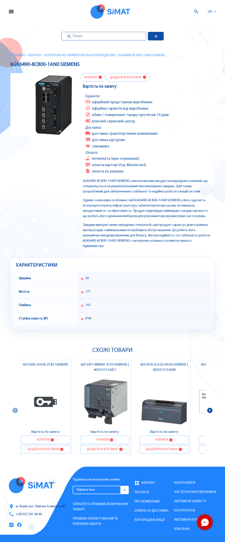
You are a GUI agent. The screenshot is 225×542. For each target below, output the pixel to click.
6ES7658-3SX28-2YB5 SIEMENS (45, 364)
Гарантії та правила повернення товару (100, 506)
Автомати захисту (190, 501)
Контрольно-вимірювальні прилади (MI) (80, 55)
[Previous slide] (15, 410)
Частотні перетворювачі (195, 492)
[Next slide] (209, 410)
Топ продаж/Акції (149, 520)
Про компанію (147, 501)
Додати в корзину (126, 77)
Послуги (141, 492)
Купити (90, 77)
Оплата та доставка (151, 511)
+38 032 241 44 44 (29, 514)
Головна (17, 55)
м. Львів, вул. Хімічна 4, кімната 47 (40, 506)
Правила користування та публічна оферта (95, 521)
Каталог (35, 55)
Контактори (184, 510)
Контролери (184, 483)
